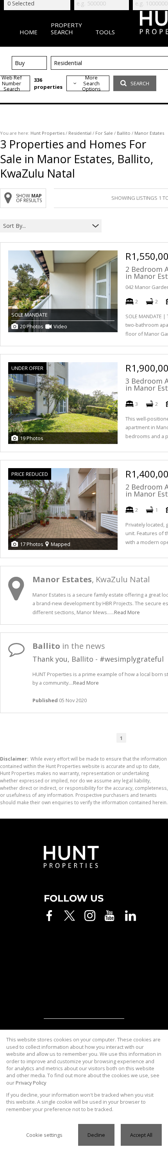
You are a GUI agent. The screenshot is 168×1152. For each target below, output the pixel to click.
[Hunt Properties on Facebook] (49, 915)
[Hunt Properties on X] (69, 915)
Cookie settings (44, 1134)
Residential (79, 133)
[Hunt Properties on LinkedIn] (130, 915)
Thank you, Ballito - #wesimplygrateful (98, 659)
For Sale (104, 133)
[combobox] (45, 225)
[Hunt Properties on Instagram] (89, 915)
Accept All (141, 1134)
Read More (127, 612)
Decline (96, 1134)
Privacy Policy (31, 1082)
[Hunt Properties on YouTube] (110, 915)
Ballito (123, 133)
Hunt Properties (47, 133)
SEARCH (139, 83)
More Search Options (91, 83)
